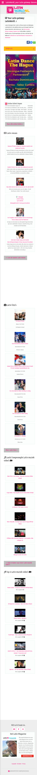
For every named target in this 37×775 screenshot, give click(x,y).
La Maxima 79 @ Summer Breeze (20, 507)
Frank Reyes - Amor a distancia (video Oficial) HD (20, 634)
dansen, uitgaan (9, 31)
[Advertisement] (18, 281)
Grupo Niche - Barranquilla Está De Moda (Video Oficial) (20, 492)
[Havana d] (20, 141)
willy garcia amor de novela (20, 554)
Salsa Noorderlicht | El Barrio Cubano (20, 343)
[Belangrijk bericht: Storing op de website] (20, 199)
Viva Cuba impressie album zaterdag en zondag (20, 391)
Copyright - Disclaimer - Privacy (18, 763)
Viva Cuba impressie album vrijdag (20, 413)
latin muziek (26, 29)
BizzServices (26, 771)
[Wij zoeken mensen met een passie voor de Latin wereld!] (20, 182)
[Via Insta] (23, 729)
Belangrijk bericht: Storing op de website (20, 203)
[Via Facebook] (18, 729)
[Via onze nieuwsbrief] (14, 729)
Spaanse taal (16, 31)
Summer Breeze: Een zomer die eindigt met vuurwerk (20, 167)
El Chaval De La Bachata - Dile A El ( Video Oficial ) (20, 604)
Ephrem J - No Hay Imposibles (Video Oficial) (20, 669)
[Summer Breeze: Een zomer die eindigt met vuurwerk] (20, 162)
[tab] (20, 49)
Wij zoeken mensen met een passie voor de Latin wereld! (20, 187)
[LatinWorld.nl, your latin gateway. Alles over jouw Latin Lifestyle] (9, 771)
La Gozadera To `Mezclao (20, 436)
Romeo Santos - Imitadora (20, 618)
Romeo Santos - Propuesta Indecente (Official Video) (20, 587)
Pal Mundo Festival (20, 321)
